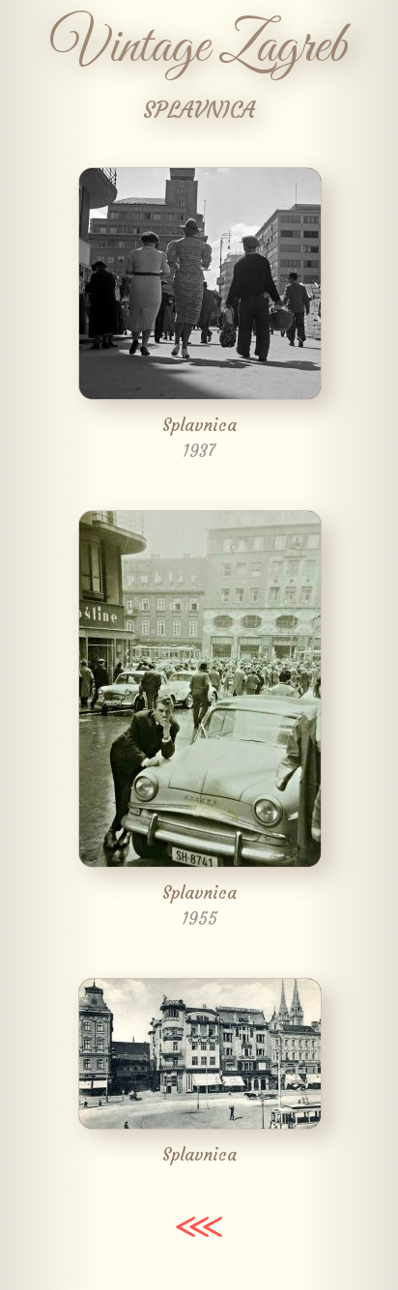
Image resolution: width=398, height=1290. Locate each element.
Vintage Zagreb (199, 48)
